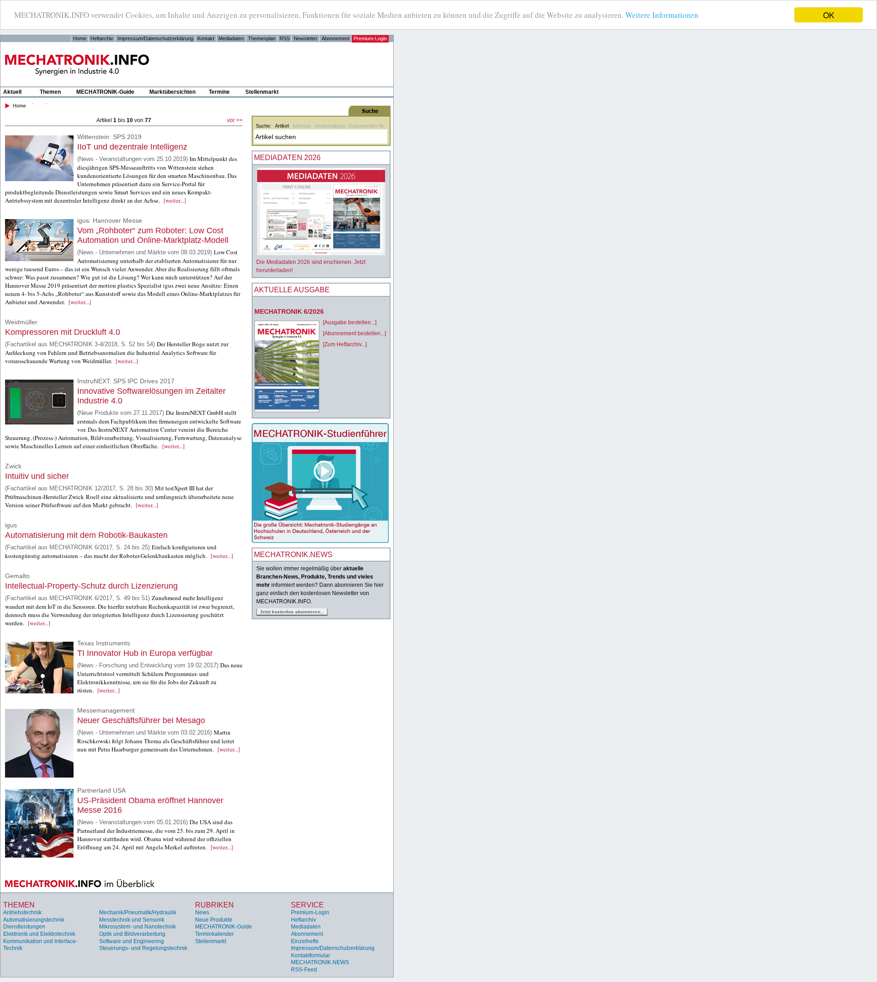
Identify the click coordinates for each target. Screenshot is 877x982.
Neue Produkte (213, 920)
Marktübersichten (172, 92)
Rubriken (214, 905)
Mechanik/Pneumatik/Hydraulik (137, 912)
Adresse (301, 126)
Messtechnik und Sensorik (131, 920)
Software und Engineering (131, 941)
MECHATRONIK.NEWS (320, 962)
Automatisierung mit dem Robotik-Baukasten (86, 535)
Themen (50, 92)
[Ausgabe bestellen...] (349, 322)
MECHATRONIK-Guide (105, 92)
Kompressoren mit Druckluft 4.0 (62, 332)
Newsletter (305, 38)
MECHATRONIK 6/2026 (289, 311)
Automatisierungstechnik (33, 920)
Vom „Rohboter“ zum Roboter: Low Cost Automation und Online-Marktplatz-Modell (152, 235)
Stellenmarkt (262, 92)
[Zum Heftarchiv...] (345, 344)
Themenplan (261, 38)
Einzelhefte (305, 941)
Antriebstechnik (22, 912)
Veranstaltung (330, 126)
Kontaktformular (310, 955)
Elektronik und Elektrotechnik (39, 934)
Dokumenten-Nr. (367, 126)
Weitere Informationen (661, 15)
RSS (285, 38)
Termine (219, 92)
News (202, 912)
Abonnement (335, 38)
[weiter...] (175, 200)
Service (307, 905)
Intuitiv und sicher (37, 476)
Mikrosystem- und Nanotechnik (137, 926)
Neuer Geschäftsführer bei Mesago (141, 720)
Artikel (282, 126)
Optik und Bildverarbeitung (132, 934)
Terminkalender (214, 934)
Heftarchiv (101, 38)
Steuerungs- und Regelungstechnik (143, 948)
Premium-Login (370, 38)
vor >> (235, 120)
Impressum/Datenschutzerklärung (155, 38)
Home (79, 38)
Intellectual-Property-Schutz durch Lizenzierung (91, 585)
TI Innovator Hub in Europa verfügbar (145, 653)
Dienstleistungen (24, 926)
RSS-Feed (304, 969)
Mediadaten (231, 38)
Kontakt (205, 38)
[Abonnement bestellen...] (354, 333)
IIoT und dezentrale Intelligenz (132, 146)
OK (828, 15)
